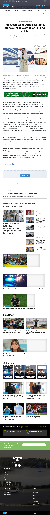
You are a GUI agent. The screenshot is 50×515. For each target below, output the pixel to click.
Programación (7, 484)
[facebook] (13, 1)
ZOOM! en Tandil (7, 482)
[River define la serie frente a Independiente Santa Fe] (36, 409)
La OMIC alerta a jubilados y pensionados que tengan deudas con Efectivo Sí (12, 228)
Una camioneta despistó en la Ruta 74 (13, 206)
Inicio (5, 471)
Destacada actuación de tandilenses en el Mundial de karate (21, 269)
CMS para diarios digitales (41, 513)
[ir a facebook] (16, 465)
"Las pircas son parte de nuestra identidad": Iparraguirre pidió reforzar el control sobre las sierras (41, 220)
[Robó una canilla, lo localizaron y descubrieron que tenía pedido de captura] (13, 388)
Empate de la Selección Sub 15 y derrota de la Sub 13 (41, 249)
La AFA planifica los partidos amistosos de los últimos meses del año (20, 193)
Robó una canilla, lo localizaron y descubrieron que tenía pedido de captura (13, 397)
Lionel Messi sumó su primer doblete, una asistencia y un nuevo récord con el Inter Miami (25, 200)
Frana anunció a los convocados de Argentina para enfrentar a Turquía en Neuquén (12, 418)
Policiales (16, 10)
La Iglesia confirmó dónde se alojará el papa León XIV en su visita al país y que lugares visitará (40, 213)
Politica (5, 479)
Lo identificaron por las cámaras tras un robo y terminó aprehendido (23, 289)
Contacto (6, 495)
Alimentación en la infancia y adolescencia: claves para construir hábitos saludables (41, 242)
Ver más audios (44, 363)
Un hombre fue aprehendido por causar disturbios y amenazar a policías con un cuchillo (35, 397)
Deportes (31, 10)
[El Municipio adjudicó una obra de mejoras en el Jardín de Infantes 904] (36, 323)
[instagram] (10, 1)
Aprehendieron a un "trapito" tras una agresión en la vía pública (19, 203)
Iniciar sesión (25, 175)
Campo (38, 10)
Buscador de (14, 431)
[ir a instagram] (19, 465)
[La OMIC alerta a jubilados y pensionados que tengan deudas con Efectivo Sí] (13, 216)
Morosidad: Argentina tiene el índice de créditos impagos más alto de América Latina (41, 227)
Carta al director (7, 492)
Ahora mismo (8, 10)
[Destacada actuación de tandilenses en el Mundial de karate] (21, 260)
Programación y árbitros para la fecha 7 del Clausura (19, 308)
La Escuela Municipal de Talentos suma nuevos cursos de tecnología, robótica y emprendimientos (41, 235)
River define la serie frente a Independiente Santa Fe (34, 417)
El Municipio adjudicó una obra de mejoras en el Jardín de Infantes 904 (36, 332)
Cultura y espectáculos (9, 481)
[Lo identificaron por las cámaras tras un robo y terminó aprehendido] (24, 280)
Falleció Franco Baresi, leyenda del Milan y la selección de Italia (19, 196)
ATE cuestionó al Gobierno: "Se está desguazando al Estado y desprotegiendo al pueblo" (12, 332)
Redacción (6, 491)
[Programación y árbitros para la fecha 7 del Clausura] (19, 300)
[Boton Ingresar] (45, 1)
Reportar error (7, 494)
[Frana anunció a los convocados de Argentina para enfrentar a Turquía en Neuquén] (13, 409)
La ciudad (24, 10)
